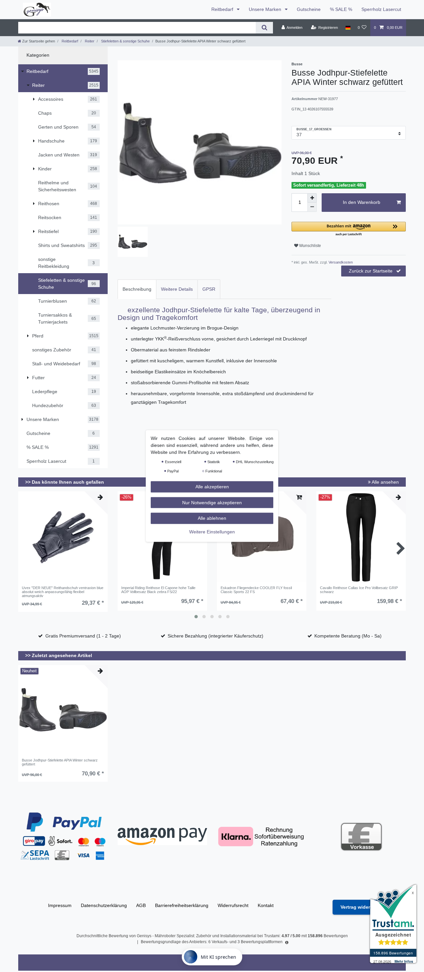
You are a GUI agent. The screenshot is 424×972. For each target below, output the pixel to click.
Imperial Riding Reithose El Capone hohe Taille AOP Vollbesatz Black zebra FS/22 (158, 590)
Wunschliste (309, 245)
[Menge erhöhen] (312, 198)
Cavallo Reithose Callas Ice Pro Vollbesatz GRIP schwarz (359, 590)
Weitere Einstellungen (212, 531)
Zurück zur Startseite (371, 270)
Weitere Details (177, 289)
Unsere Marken (266, 9)
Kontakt (266, 905)
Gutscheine (309, 9)
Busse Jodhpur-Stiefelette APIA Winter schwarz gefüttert (60, 762)
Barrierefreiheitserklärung (181, 905)
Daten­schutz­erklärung (104, 905)
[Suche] (264, 27)
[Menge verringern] (312, 207)
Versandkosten (340, 262)
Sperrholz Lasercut (381, 9)
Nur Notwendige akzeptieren (212, 502)
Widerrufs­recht (233, 905)
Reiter (89, 41)
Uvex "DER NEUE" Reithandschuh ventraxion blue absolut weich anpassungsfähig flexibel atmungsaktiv (62, 592)
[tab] (137, 289)
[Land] (348, 27)
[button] (349, 229)
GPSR (208, 289)
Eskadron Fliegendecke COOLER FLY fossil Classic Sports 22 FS (256, 590)
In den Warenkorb (361, 202)
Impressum (60, 905)
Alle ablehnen (212, 518)
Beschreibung (137, 289)
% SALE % (341, 9)
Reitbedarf (223, 9)
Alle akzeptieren (212, 486)
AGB (141, 905)
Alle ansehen (385, 482)
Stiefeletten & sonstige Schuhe (125, 41)
